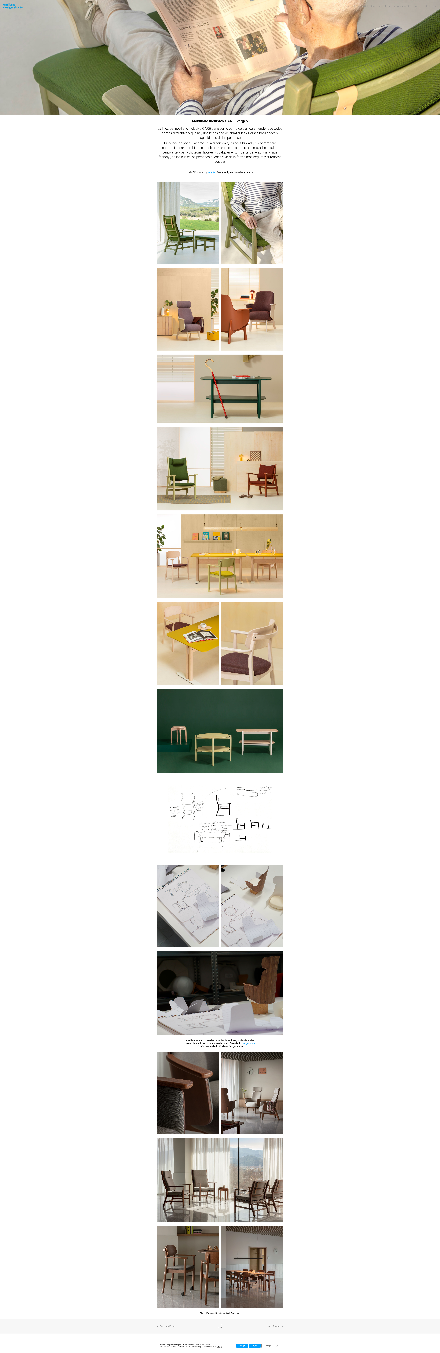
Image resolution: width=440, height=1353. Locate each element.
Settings (268, 1346)
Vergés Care (248, 1043)
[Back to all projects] (220, 1325)
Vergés (211, 172)
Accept (242, 1346)
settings (219, 1347)
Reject (255, 1346)
